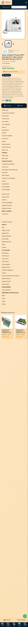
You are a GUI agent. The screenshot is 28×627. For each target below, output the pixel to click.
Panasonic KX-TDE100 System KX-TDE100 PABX (20, 331)
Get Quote (7, 75)
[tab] (7, 106)
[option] (7, 326)
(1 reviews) (13, 61)
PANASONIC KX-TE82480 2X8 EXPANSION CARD (6, 331)
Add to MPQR (21, 620)
